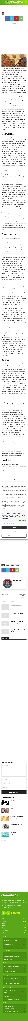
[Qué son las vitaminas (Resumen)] (5, 818)
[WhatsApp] (21, 18)
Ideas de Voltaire (8, 959)
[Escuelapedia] (3, 13)
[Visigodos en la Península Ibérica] (5, 631)
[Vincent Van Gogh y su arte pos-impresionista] (5, 623)
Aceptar (14, 527)
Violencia (13, 800)
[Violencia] (5, 802)
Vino (11, 808)
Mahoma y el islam (6, 595)
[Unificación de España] (5, 615)
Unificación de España (16, 613)
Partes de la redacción (9, 980)
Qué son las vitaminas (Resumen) (16, 817)
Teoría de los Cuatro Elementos (11, 954)
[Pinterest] (16, 18)
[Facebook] (7, 18)
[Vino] (5, 810)
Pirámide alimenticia (8, 1006)
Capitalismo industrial (9, 1008)
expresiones (19, 287)
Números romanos (8, 944)
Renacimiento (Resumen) (10, 971)
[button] (26, 483)
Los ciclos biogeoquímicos (15, 833)
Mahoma (12, 565)
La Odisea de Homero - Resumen (11, 978)
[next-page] (5, 840)
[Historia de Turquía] (5, 607)
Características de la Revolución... (11, 968)
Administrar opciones (14, 536)
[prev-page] (2, 840)
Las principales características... (11, 966)
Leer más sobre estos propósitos (8, 523)
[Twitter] (12, 18)
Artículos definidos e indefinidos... (11, 983)
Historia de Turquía (16, 605)
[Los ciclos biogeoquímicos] (5, 834)
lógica (16, 145)
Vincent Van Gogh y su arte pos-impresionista (17, 622)
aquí (9, 907)
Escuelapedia (10, 13)
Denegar (14, 531)
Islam (7, 565)
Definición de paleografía (23, 596)
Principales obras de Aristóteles (11, 956)
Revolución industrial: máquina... (11, 999)
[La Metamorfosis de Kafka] (5, 826)
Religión (17, 565)
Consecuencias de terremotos (11, 1011)
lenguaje (22, 322)
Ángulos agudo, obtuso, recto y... (11, 947)
